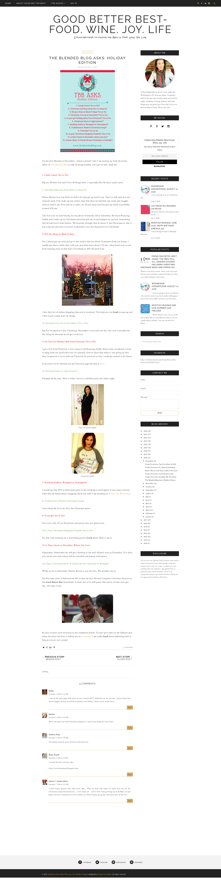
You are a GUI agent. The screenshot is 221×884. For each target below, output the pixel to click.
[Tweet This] (44, 647)
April (148, 507)
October (149, 487)
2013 (146, 533)
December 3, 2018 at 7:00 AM (58, 738)
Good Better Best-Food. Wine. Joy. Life (110, 24)
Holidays (87, 52)
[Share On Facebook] (47, 647)
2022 (146, 444)
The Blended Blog (59, 164)
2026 (146, 431)
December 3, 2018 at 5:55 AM (58, 694)
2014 (146, 530)
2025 (146, 434)
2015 (146, 527)
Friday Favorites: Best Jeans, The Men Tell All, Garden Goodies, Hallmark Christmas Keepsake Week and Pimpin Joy (159, 261)
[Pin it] (54, 647)
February (149, 513)
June (148, 500)
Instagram (86, 636)
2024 (146, 438)
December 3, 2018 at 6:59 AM (58, 717)
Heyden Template (82, 874)
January (149, 517)
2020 (146, 451)
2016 (146, 523)
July (147, 497)
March (148, 510)
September (150, 490)
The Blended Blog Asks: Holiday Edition (160, 480)
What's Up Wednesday (120, 493)
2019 (146, 454)
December (150, 461)
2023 (146, 441)
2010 (146, 543)
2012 (146, 537)
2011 (145, 540)
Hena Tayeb (54, 755)
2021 (146, 448)
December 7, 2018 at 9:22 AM (59, 784)
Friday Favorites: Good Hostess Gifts (159, 474)
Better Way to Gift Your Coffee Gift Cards (161, 471)
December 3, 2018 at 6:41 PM (58, 758)
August (148, 493)
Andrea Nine (54, 734)
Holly (51, 691)
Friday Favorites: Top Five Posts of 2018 (160, 464)
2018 (146, 458)
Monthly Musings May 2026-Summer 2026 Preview (164, 308)
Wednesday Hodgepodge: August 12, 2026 (164, 189)
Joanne (52, 714)
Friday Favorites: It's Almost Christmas (160, 467)
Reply (130, 708)
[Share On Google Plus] (50, 647)
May (147, 503)
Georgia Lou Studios (104, 874)
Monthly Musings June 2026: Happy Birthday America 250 (164, 226)
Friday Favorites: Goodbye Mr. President (160, 477)
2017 (146, 520)
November (150, 483)
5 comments (128, 647)
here (102, 363)
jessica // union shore (58, 781)
